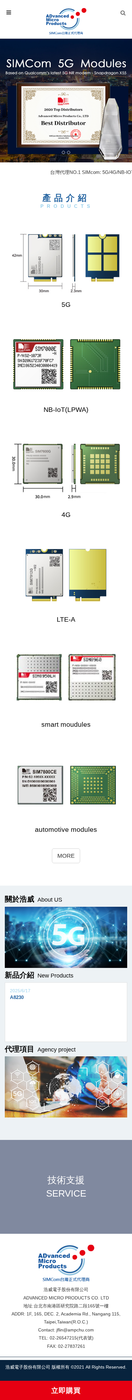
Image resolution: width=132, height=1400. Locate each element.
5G (66, 304)
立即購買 (66, 1391)
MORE (66, 856)
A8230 (17, 997)
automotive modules (66, 829)
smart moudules (66, 724)
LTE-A (66, 619)
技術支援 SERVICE (66, 1186)
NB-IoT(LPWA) (66, 409)
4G (66, 514)
